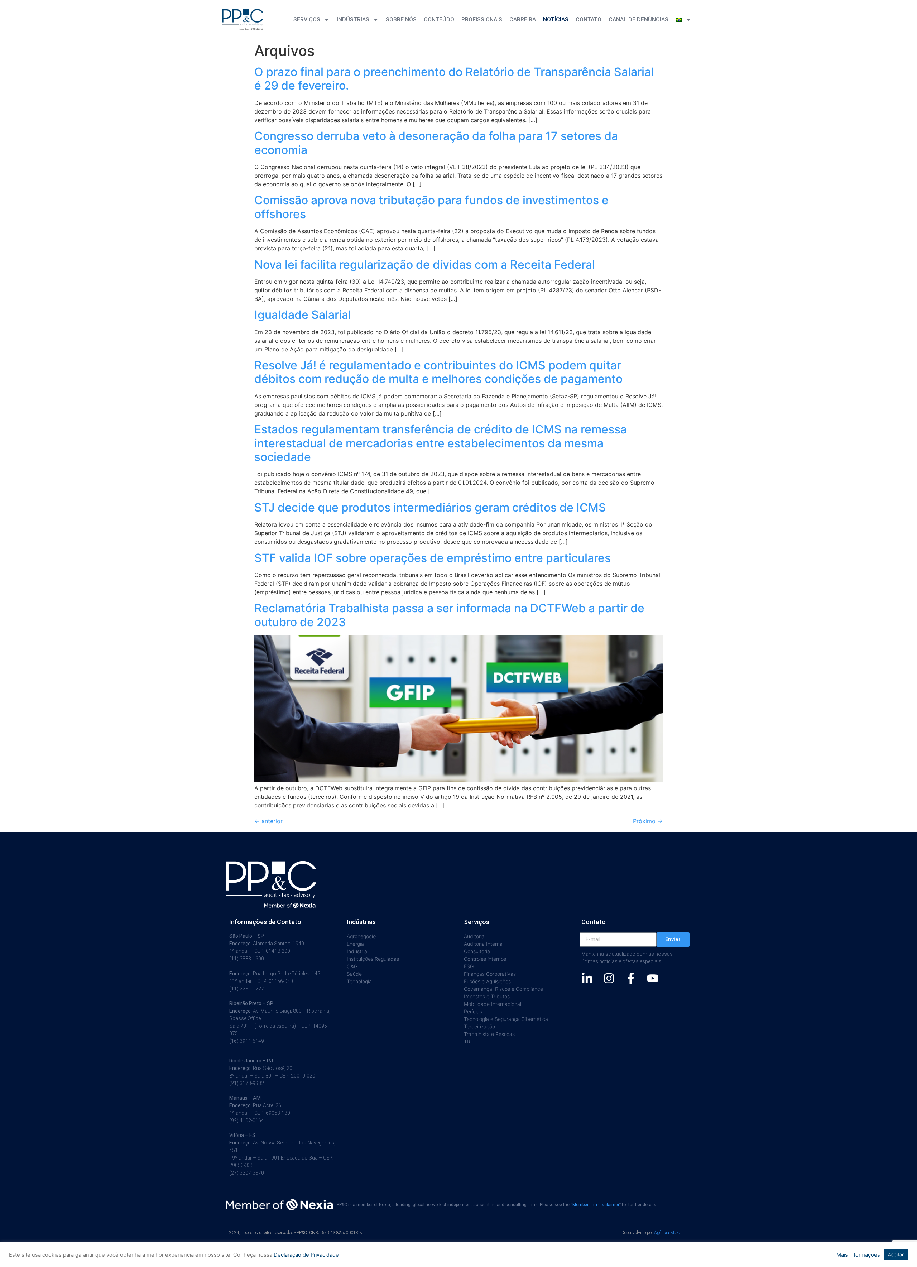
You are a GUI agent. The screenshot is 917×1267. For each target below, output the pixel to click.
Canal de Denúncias (638, 19)
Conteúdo (439, 19)
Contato (588, 19)
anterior (268, 821)
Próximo (648, 821)
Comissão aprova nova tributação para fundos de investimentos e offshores (431, 207)
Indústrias (353, 19)
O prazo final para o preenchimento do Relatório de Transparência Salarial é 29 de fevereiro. (454, 78)
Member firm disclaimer (595, 1204)
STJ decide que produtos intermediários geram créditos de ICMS (430, 507)
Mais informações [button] (858, 1255)
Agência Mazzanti (671, 1232)
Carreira (522, 19)
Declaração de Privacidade (306, 1255)
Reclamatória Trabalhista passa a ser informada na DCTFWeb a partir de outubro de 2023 (449, 615)
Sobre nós (401, 19)
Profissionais (481, 19)
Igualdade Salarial (302, 315)
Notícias (555, 19)
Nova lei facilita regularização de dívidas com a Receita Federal (424, 265)
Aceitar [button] (896, 1254)
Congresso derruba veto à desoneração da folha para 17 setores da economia (436, 143)
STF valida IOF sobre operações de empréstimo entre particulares (432, 558)
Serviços (306, 19)
